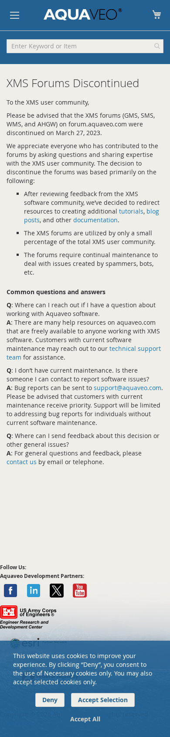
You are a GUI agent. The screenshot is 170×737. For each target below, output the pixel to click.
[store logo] (83, 14)
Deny (50, 700)
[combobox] (85, 46)
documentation (95, 220)
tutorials (131, 211)
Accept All (85, 719)
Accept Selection (103, 700)
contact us (22, 462)
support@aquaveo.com (127, 388)
